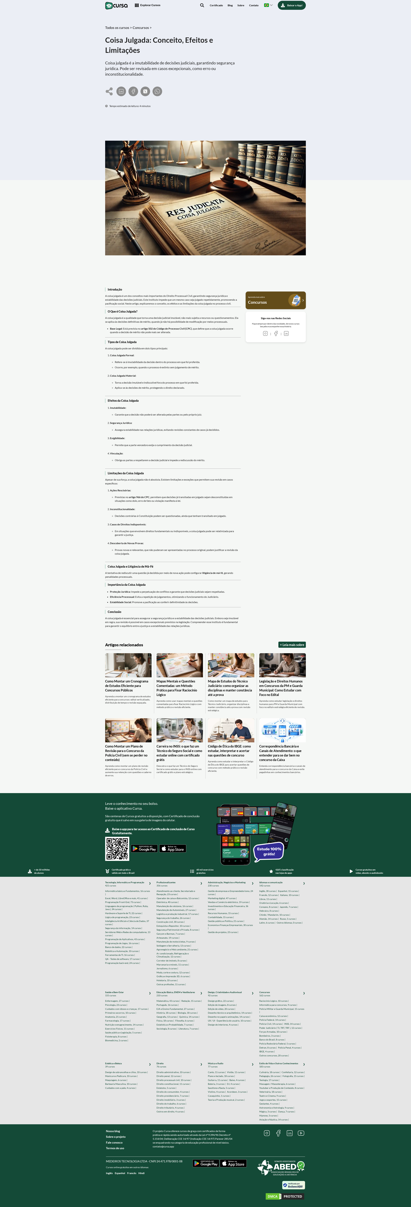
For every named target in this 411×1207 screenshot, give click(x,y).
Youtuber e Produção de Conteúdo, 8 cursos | (281, 1088)
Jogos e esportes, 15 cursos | (273, 1099)
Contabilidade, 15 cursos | (221, 917)
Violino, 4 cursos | (217, 1091)
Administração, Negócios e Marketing (226, 884)
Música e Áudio (215, 1065)
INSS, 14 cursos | (292, 1023)
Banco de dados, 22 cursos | (118, 947)
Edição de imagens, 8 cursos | (222, 1005)
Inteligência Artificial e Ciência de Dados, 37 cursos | (127, 923)
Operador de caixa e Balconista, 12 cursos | (178, 898)
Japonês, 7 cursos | (289, 907)
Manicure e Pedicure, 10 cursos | (121, 1076)
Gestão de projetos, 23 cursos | (223, 932)
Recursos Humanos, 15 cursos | (223, 913)
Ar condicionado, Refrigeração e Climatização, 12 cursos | (173, 955)
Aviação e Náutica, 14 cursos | (274, 1119)
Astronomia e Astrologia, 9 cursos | (276, 1107)
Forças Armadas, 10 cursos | (273, 1031)
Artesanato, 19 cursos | (168, 937)
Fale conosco (114, 1142)
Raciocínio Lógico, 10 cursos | (274, 1000)
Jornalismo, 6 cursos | (167, 968)
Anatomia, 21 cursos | (116, 1016)
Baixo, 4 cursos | (237, 1080)
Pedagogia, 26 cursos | (270, 1076)
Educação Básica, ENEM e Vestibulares (176, 994)
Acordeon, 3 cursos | (237, 1091)
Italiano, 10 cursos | (289, 895)
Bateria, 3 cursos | (217, 1084)
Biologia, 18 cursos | (188, 1012)
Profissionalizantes (166, 884)
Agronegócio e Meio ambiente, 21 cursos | (177, 949)
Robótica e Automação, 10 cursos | (122, 951)
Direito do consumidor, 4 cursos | (173, 1091)
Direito (161, 1065)
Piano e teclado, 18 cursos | (221, 1076)
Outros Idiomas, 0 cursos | (289, 922)
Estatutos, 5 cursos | (166, 1088)
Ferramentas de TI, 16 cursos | (120, 955)
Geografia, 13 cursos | (167, 1016)
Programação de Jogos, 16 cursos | (122, 943)
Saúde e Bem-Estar (114, 994)
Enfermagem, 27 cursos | (117, 1000)
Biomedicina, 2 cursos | (116, 1040)
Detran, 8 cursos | (268, 1047)
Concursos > (142, 27)
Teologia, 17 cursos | (269, 1080)
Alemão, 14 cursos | (269, 918)
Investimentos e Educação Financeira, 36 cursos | (228, 908)
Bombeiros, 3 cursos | (270, 1035)
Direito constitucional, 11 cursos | (173, 1084)
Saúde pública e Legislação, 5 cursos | (123, 1032)
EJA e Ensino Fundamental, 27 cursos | (176, 1009)
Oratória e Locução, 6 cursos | (274, 903)
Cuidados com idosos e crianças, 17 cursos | (127, 1009)
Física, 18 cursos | (165, 1020)
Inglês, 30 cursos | (268, 891)
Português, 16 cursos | (168, 1005)
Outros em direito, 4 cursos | (171, 1111)
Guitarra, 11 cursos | (218, 1080)
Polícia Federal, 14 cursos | (272, 1019)
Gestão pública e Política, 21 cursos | (226, 921)
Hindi (141, 1173)
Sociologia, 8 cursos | (167, 1028)
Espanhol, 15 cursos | (288, 891)
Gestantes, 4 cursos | (269, 1103)
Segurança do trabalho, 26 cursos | (174, 918)
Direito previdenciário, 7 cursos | (173, 1095)
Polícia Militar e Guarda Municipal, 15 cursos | (281, 1010)
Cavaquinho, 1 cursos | (219, 1095)
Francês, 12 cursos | (269, 895)
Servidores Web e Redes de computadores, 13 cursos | (127, 934)
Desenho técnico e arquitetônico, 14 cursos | (230, 1012)
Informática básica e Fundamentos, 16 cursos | (127, 893)
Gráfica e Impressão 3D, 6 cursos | (173, 976)
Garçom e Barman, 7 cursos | (171, 933)
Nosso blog (113, 1131)
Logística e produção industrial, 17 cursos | (178, 914)
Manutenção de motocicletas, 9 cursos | (176, 941)
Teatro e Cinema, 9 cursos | (272, 1095)
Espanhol (120, 1173)
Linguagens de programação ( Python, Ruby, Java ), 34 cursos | (126, 908)
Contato (253, 5)
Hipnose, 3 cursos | (268, 1115)
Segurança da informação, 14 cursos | (123, 928)
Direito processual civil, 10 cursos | (174, 1080)
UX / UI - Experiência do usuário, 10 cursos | (229, 1020)
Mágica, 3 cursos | (268, 1111)
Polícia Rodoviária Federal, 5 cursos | (277, 1043)
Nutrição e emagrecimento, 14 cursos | (124, 1024)
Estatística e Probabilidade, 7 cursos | (175, 1024)
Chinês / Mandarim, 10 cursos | (274, 914)
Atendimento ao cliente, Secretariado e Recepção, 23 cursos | (176, 893)
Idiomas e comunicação (271, 884)
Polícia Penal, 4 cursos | (290, 1047)
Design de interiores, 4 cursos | (223, 1024)
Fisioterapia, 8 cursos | (116, 1036)
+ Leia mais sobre (292, 645)
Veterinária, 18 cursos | (270, 1091)
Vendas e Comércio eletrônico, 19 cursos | (229, 902)
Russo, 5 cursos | (288, 918)
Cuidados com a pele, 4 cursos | (120, 1088)
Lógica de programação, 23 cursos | (122, 917)
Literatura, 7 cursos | (189, 1028)
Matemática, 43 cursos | (168, 1000)
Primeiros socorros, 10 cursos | (120, 1012)
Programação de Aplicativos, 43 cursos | (125, 939)
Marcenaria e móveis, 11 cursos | (173, 964)
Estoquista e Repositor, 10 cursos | (173, 925)
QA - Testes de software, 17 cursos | (122, 959)
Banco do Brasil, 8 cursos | (272, 1039)
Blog (230, 5)
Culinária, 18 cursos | (269, 1072)
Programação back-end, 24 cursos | (122, 963)
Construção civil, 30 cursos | (171, 921)
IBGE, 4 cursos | (267, 1051)
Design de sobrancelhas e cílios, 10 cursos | (126, 1072)
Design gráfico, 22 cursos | (221, 1000)
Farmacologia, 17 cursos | (118, 1020)
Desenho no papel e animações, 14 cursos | (229, 1016)
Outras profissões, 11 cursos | (171, 984)
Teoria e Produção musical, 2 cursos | (226, 1099)
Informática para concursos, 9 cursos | (278, 1005)
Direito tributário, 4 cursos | (170, 1107)
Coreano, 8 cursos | (268, 907)
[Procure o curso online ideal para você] (202, 5)
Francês (131, 1173)
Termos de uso (115, 1148)
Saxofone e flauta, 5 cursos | (221, 1088)
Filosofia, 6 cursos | (184, 1020)
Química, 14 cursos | (189, 1016)
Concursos (264, 994)
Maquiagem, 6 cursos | (116, 1080)
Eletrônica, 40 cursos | (168, 902)
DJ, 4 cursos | (233, 1084)
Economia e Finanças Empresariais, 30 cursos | (230, 927)
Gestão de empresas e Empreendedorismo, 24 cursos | (230, 893)
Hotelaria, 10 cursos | (167, 980)
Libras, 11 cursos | (268, 899)
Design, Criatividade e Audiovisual (225, 994)
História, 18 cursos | (166, 1012)
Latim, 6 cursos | (267, 922)
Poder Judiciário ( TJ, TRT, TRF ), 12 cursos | (280, 1027)
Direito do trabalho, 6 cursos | (171, 1103)
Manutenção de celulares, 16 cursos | (175, 906)
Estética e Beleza (113, 1065)
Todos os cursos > (119, 27)
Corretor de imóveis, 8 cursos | (172, 960)
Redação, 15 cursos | (191, 1000)
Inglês (109, 1173)
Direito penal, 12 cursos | (169, 1076)
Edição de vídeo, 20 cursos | (221, 1009)
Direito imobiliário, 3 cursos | (171, 1099)
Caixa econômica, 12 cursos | (273, 1016)
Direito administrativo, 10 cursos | (174, 1072)
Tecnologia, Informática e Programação (124, 884)
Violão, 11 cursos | (236, 1072)
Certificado (216, 5)
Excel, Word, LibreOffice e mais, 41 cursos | (126, 898)
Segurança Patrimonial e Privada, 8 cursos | (178, 929)
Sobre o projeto (116, 1136)
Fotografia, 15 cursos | (294, 1076)
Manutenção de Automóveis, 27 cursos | (176, 910)
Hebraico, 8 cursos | (269, 910)
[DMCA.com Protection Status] (285, 1196)
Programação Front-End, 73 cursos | (123, 902)
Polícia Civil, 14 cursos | (271, 1023)
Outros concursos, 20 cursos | (274, 1055)
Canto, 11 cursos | (217, 1072)
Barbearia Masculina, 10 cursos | (121, 1084)
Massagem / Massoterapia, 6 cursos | (277, 1084)
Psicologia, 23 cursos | (116, 1005)
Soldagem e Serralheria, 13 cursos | (174, 945)
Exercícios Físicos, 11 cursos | (120, 1028)
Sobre (240, 5)
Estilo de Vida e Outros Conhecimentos (278, 1065)
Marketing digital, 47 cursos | (222, 898)
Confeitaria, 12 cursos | (293, 1072)
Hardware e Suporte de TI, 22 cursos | (123, 913)
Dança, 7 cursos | (286, 1111)
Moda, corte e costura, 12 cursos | (173, 972)
